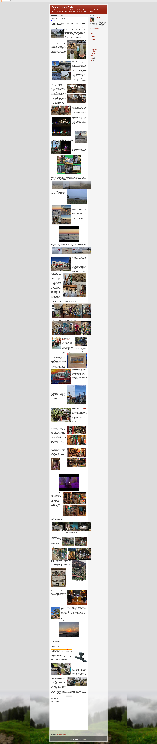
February (93, 39)
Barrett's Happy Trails (62, 7)
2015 (92, 60)
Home (69, 732)
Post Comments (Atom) (61, 734)
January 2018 (82, 27)
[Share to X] (68, 696)
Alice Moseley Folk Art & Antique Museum (66, 339)
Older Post (84, 732)
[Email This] (66, 696)
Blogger (85, 739)
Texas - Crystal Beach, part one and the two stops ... (94, 45)
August (93, 36)
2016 (92, 58)
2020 (92, 33)
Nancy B (98, 17)
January (93, 53)
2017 (92, 57)
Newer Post (54, 732)
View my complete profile (94, 28)
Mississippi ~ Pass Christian (94, 50)
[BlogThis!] (67, 696)
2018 (92, 55)
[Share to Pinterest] (71, 696)
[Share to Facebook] (69, 696)
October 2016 (78, 414)
